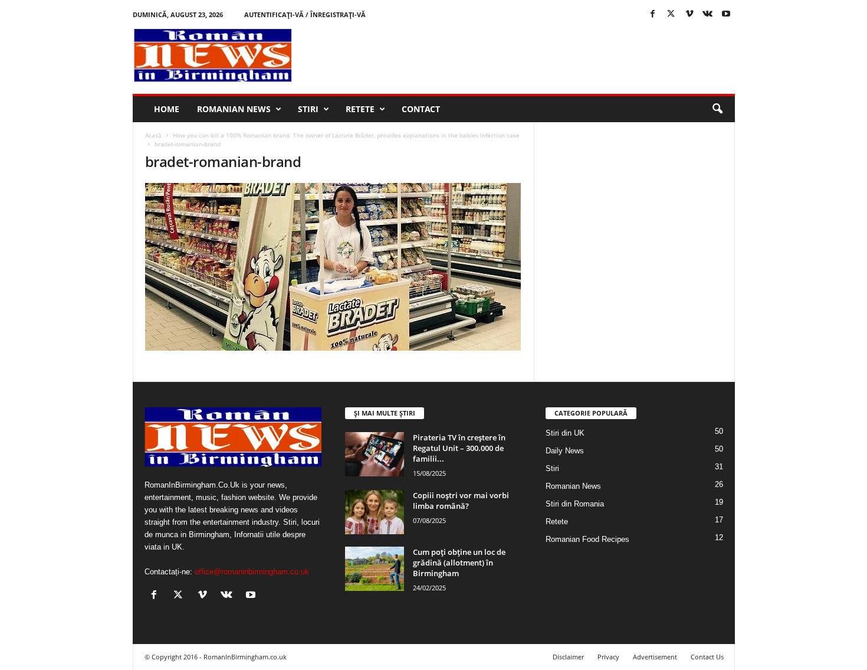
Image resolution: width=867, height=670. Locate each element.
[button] (717, 109)
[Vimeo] (689, 14)
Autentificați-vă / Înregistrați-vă (305, 14)
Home (166, 109)
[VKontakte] (708, 14)
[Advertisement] (520, 55)
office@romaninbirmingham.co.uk (252, 571)
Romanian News (234, 109)
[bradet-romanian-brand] (334, 267)
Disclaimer (568, 656)
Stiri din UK (565, 433)
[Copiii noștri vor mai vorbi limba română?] (374, 512)
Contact (421, 109)
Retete (360, 109)
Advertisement (655, 656)
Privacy (608, 656)
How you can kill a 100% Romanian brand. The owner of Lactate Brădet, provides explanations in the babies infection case (346, 135)
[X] (671, 14)
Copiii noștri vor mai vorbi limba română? (461, 500)
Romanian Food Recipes (587, 539)
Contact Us (707, 656)
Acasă (153, 135)
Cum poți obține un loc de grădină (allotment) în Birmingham (459, 563)
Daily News (565, 450)
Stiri (308, 109)
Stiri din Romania (575, 503)
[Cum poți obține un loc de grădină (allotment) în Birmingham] (374, 569)
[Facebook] (653, 14)
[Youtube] (726, 14)
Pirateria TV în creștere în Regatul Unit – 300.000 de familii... (459, 448)
